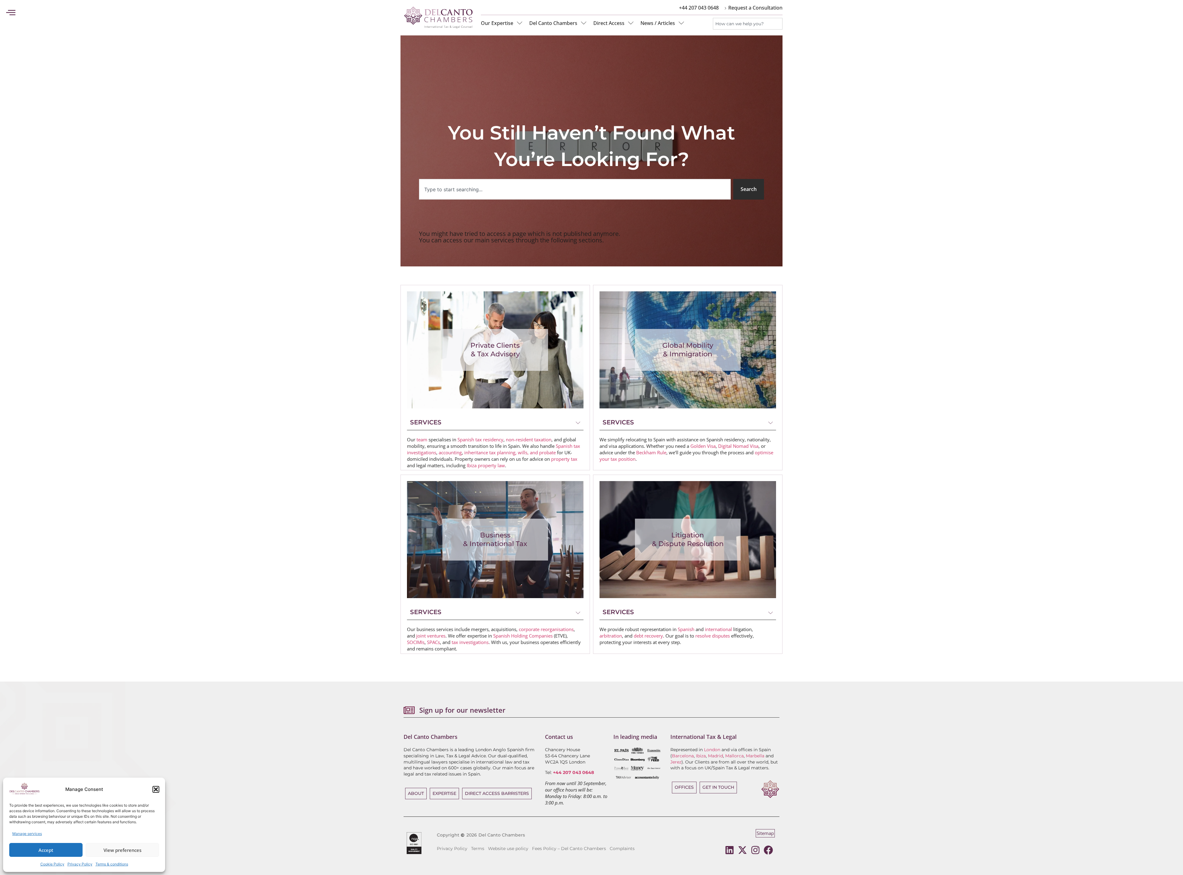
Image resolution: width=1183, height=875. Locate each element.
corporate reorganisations (546, 629)
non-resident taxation (528, 439)
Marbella (755, 756)
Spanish (686, 629)
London (712, 749)
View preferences (122, 850)
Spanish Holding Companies (523, 636)
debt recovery (648, 636)
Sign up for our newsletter (462, 710)
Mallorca (734, 756)
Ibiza (701, 756)
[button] (156, 789)
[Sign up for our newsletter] (409, 710)
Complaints (622, 848)
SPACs (433, 642)
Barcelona (683, 756)
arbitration (611, 636)
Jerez (675, 762)
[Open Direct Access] (631, 23)
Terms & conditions (112, 864)
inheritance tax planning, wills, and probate (510, 452)
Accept (46, 850)
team (422, 439)
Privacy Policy (79, 864)
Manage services (27, 833)
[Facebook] (768, 850)
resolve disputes (712, 636)
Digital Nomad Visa (738, 446)
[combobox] (748, 24)
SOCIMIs (416, 642)
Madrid (715, 756)
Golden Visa (703, 446)
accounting (450, 452)
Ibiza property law (486, 465)
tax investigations (470, 642)
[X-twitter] (742, 850)
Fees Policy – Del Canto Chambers (569, 848)
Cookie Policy (52, 864)
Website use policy (508, 848)
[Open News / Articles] (681, 23)
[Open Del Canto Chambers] (584, 23)
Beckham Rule (651, 452)
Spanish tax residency (480, 439)
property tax (564, 459)
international (718, 629)
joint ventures (430, 636)
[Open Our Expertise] (519, 23)
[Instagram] (755, 850)
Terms (477, 848)
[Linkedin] (729, 850)
